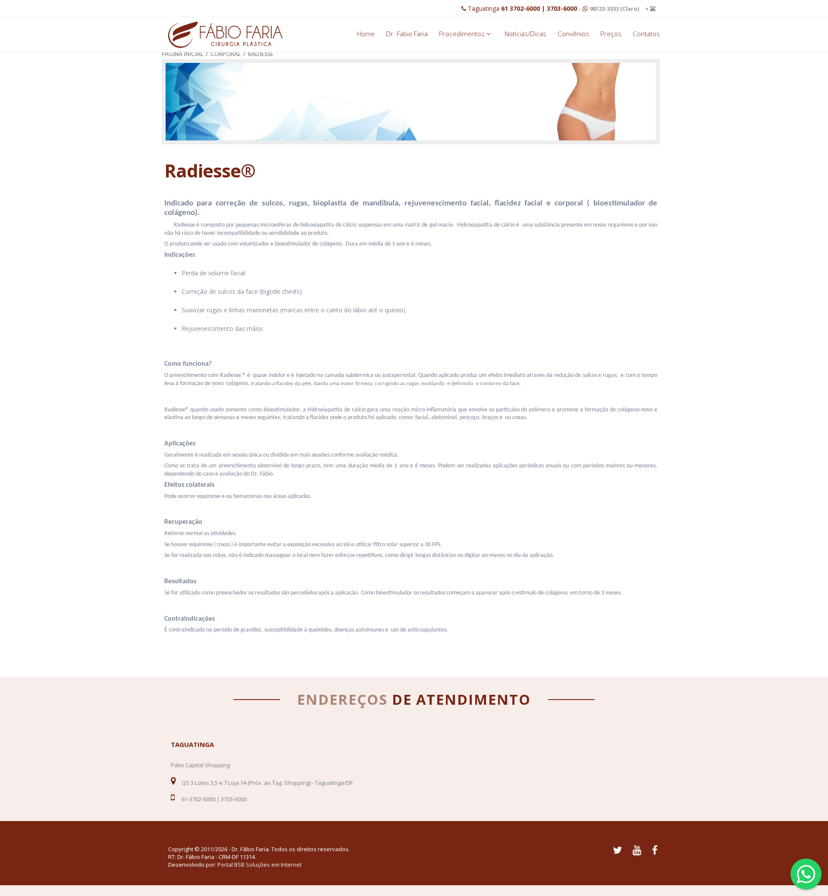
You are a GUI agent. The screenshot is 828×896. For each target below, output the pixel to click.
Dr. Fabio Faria (407, 33)
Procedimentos (462, 33)
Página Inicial (182, 53)
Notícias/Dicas (525, 33)
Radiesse (260, 53)
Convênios (573, 33)
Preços (610, 33)
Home (366, 33)
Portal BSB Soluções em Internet (259, 864)
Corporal (225, 53)
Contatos (646, 33)
